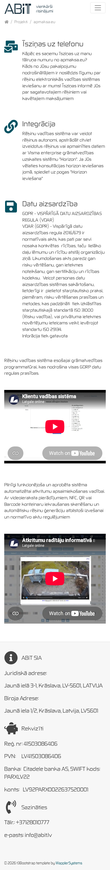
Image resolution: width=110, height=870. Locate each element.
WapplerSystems (69, 863)
